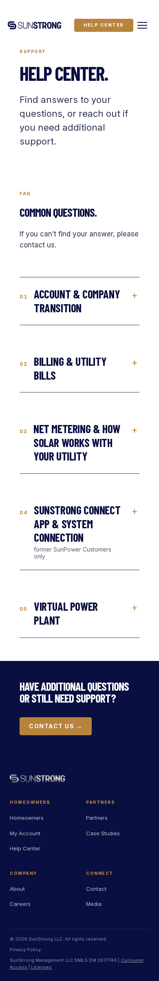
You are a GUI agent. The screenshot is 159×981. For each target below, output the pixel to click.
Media (94, 904)
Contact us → (55, 726)
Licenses (41, 967)
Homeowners (27, 817)
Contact (96, 888)
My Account (25, 833)
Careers (20, 904)
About (17, 888)
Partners (97, 817)
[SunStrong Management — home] (34, 25)
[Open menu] (142, 25)
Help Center (104, 25)
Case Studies (103, 833)
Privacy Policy (25, 949)
